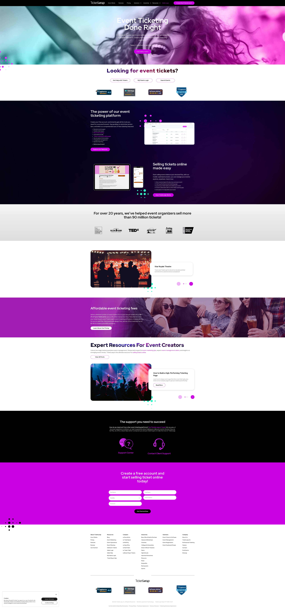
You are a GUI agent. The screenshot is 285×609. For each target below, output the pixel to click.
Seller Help (110, 553)
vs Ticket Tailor (127, 550)
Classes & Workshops (147, 540)
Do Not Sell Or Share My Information (118, 606)
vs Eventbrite (126, 537)
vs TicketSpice (127, 540)
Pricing (92, 540)
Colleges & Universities (147, 545)
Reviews (93, 545)
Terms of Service (154, 606)
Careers (184, 545)
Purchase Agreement (143, 606)
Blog (108, 537)
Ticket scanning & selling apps (102, 136)
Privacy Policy (132, 606)
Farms (143, 550)
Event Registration (168, 542)
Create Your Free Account (184, 3)
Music (142, 560)
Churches (143, 542)
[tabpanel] (98, 230)
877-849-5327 (168, 602)
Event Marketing (111, 540)
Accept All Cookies (49, 599)
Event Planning (111, 545)
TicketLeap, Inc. (120, 602)
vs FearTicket (126, 547)
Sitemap (184, 553)
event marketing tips (149, 350)
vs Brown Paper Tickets (129, 553)
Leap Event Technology (147, 602)
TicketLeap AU (186, 540)
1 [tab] (183, 283)
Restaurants (144, 566)
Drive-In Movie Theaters (147, 547)
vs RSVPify (126, 542)
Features (93, 542)
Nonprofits (144, 563)
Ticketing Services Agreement (168, 606)
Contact (184, 547)
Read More (159, 385)
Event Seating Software (169, 545)
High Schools (144, 553)
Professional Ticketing (188, 542)
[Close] (56, 594)
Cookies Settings (49, 602)
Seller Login (110, 550)
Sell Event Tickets (112, 547)
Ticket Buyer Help (112, 558)
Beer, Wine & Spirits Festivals (149, 537)
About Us (185, 537)
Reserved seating (99, 133)
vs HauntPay (126, 545)
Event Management (168, 540)
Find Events (185, 550)
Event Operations (112, 542)
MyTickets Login (111, 555)
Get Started (94, 547)
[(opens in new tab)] (103, 92)
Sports (143, 568)
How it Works (94, 537)
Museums (144, 558)
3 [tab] (186, 283)
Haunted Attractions (147, 555)
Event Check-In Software (169, 537)
